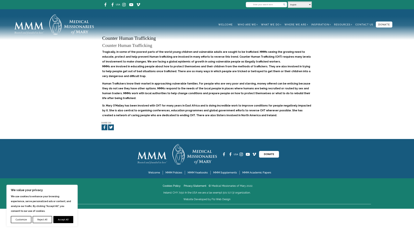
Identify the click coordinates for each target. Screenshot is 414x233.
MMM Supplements (225, 172)
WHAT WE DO (270, 24)
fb (103, 2)
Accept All (63, 219)
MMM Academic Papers (256, 172)
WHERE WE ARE (295, 24)
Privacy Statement (195, 185)
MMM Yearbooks (198, 172)
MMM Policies (173, 172)
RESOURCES (342, 24)
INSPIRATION (320, 24)
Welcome (225, 24)
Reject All (42, 219)
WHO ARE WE (247, 24)
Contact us (364, 24)
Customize (21, 219)
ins (122, 2)
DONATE (269, 154)
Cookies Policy (171, 185)
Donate (384, 24)
